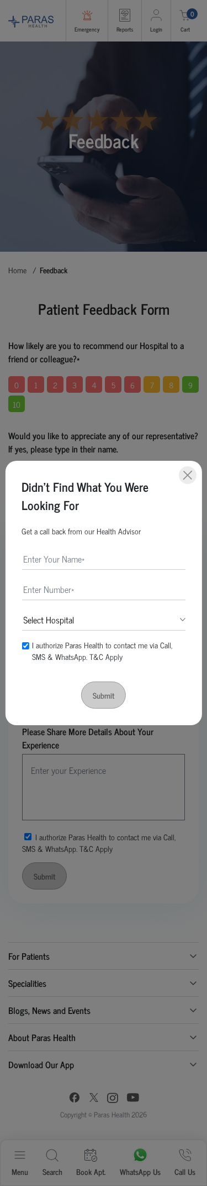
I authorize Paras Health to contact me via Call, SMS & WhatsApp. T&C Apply (102, 650)
